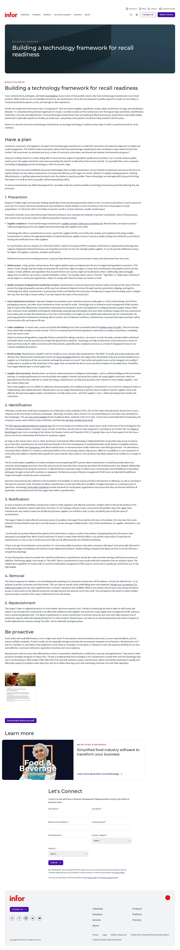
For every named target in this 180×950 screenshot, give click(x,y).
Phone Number (54, 835)
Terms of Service (107, 877)
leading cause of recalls (110, 327)
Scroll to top (167, 897)
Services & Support (62, 15)
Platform (47, 15)
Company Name (98, 822)
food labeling (51, 95)
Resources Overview (25, 41)
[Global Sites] (136, 14)
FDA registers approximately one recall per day (30, 425)
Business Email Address (58, 822)
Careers (154, 9)
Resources (133, 9)
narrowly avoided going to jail (79, 420)
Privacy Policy (119, 872)
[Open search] (130, 14)
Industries (25, 15)
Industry (51, 848)
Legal (104, 934)
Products (36, 15)
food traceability (64, 357)
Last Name (96, 809)
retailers (8, 526)
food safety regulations (38, 487)
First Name (53, 809)
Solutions (97, 914)
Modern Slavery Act (119, 934)
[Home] (11, 14)
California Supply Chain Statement (106, 939)
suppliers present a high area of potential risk (82, 223)
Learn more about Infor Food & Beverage (98, 774)
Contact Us (148, 14)
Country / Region (99, 835)
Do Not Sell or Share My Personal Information (150, 934)
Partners (78, 15)
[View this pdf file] (73, 529)
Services (96, 920)
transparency (35, 447)
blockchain (23, 164)
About (87, 15)
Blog (144, 9)
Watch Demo (166, 14)
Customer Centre (168, 9)
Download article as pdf (20, 720)
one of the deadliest (38, 417)
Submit (54, 862)
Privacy (95, 934)
